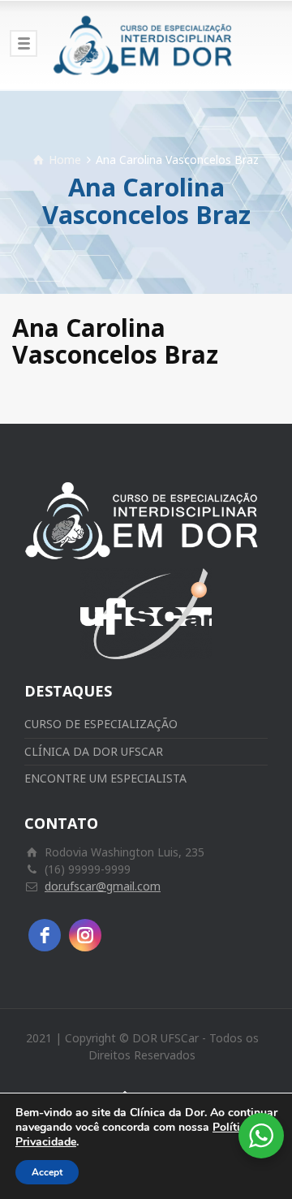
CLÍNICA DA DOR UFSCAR (93, 751)
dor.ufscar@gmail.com (103, 886)
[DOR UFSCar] (146, 44)
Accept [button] (47, 1172)
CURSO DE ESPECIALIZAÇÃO (101, 723)
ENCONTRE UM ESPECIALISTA (105, 778)
